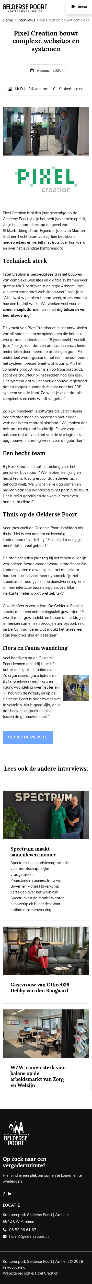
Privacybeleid (14, 1268)
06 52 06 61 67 (22, 1230)
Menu (82, 6)
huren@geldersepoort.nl (29, 1237)
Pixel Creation (46, 1274)
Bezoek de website (27, 737)
